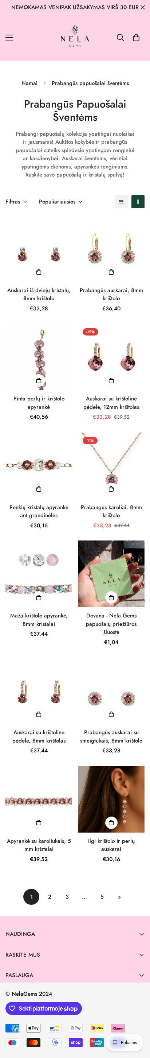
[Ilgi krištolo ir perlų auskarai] (111, 799)
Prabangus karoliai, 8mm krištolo (111, 511)
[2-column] (138, 201)
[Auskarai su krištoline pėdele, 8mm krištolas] (38, 690)
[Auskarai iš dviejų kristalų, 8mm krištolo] (38, 248)
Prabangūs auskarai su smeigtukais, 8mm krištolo (111, 736)
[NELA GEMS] (75, 38)
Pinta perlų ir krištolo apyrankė (38, 403)
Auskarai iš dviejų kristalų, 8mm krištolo (39, 294)
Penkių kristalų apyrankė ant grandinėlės (38, 511)
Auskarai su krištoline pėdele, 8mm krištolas (39, 736)
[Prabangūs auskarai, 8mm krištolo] (111, 248)
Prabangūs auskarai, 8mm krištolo (111, 294)
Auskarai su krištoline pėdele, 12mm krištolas (111, 403)
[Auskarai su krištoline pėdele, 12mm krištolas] (111, 356)
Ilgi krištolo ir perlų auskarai (111, 845)
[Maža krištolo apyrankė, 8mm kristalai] (38, 573)
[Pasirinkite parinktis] (39, 272)
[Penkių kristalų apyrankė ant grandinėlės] (38, 465)
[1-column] (121, 201)
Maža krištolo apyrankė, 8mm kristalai (39, 620)
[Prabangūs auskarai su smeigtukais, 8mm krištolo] (111, 690)
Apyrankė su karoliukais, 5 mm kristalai (39, 845)
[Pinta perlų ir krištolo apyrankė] (38, 356)
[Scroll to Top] (137, 1019)
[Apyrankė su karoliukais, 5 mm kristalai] (38, 799)
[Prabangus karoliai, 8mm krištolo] (111, 465)
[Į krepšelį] (111, 597)
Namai (29, 83)
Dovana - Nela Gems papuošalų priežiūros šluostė (111, 624)
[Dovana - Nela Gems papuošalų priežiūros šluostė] (111, 573)
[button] (136, 37)
